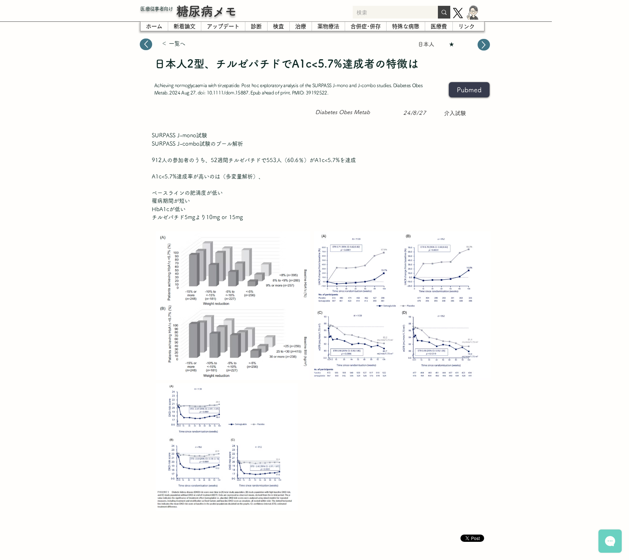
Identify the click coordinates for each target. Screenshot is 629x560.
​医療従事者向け (156, 8)
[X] (458, 13)
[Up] (146, 44)
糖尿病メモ (206, 11)
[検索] (444, 12)
